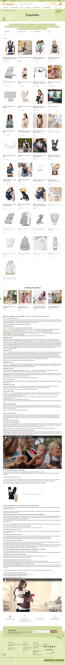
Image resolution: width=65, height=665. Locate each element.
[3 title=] (5, 60)
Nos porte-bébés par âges (27, 647)
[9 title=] (52, 158)
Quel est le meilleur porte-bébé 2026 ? (9, 307)
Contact (8, 0)
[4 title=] (6, 60)
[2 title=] (4, 60)
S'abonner (53, 631)
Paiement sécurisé (10, 618)
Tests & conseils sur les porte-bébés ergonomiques (26, 304)
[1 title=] (3, 60)
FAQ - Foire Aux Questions (37, 654)
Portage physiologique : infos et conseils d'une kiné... (54, 307)
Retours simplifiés (40, 618)
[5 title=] (7, 60)
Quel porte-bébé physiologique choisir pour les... (24, 307)
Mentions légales (35, 647)
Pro (12, 0)
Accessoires (25, 650)
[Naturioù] (8, 3)
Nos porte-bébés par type (27, 648)
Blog (4, 0)
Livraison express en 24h (25, 618)
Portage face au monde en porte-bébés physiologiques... (39, 307)
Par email (9, 649)
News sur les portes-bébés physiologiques (10, 304)
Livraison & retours (36, 644)
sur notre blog (57, 347)
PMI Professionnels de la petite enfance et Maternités (37, 651)
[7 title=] (51, 158)
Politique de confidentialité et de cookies (57, 662)
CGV (33, 649)
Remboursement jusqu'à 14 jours (40, 619)
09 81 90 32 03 (41, 0)
